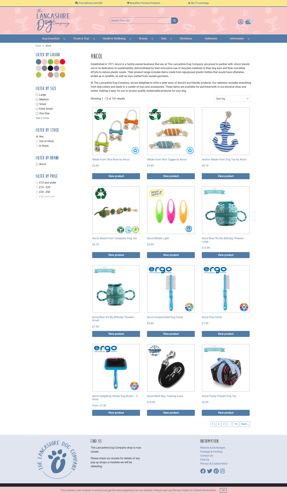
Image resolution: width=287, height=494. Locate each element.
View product (116, 176)
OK (223, 490)
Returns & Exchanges (212, 447)
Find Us (204, 459)
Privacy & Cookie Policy (214, 463)
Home (38, 45)
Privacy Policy (181, 490)
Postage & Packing (211, 451)
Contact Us (206, 455)
